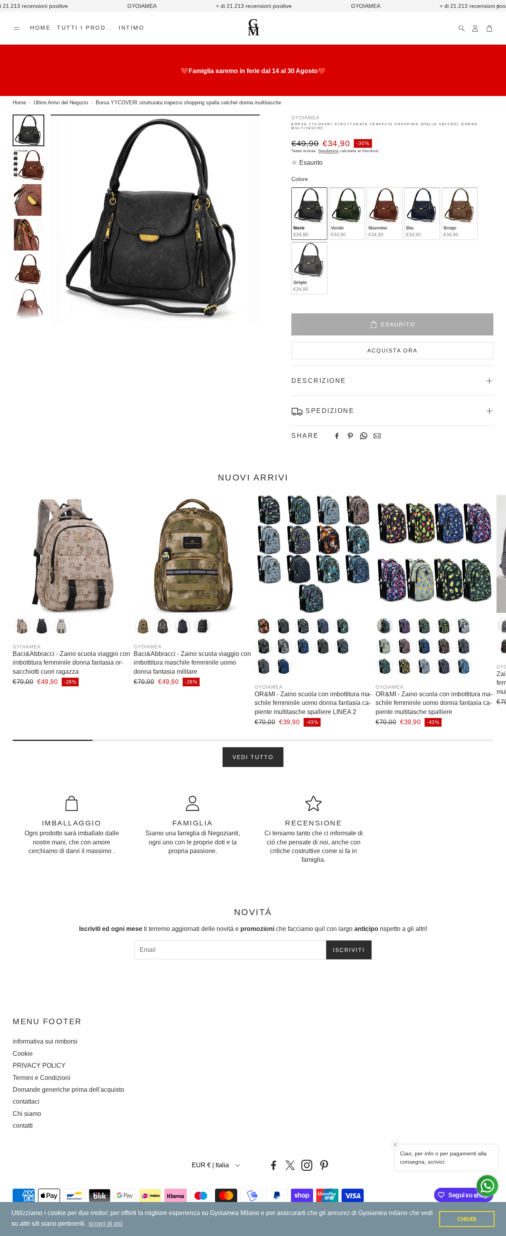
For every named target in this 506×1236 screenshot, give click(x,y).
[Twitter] (290, 1165)
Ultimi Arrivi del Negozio (61, 103)
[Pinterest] (350, 435)
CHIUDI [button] (466, 1219)
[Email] (377, 435)
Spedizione (328, 151)
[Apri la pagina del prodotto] (71, 554)
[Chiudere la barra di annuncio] (498, 6)
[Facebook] (336, 435)
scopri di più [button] (106, 1223)
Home (19, 103)
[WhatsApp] (363, 435)
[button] (17, 28)
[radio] (309, 213)
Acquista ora (392, 350)
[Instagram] (306, 1165)
